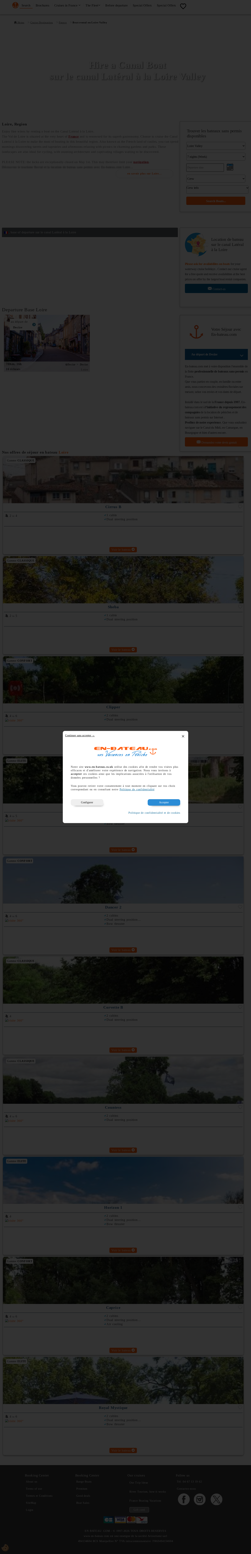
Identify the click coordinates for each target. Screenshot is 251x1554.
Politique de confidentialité (137, 789)
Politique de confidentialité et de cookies (154, 812)
